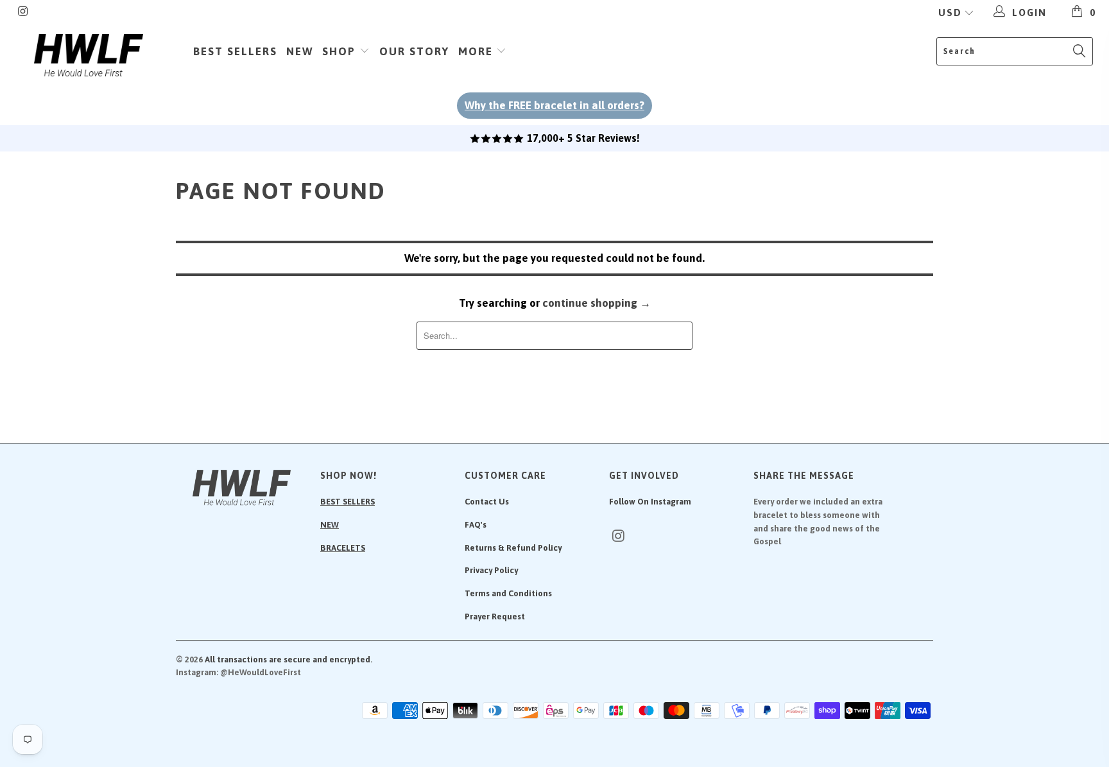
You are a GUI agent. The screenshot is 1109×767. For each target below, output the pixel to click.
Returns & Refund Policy (513, 548)
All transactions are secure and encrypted (287, 659)
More (477, 51)
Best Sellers (235, 51)
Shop (340, 51)
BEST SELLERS (347, 501)
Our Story (414, 51)
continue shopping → (596, 303)
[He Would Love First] (88, 56)
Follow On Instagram (650, 501)
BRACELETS (342, 548)
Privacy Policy (491, 570)
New (299, 51)
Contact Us (487, 501)
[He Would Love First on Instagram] (23, 12)
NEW (329, 525)
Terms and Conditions (508, 593)
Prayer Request (495, 616)
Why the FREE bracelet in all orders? (554, 105)
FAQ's (475, 525)
